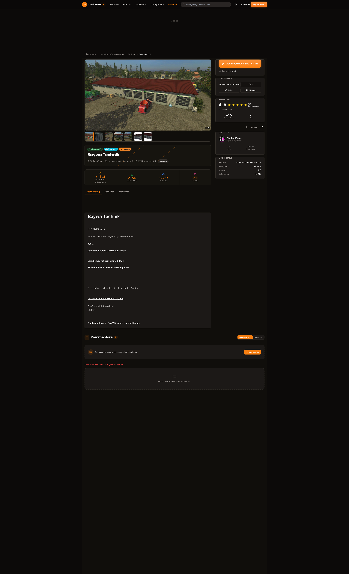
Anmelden (245, 4)
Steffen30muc (234, 138)
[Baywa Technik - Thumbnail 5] (128, 136)
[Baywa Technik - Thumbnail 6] (138, 136)
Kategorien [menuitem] (156, 4)
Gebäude (131, 54)
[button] (148, 95)
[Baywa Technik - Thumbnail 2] (98, 136)
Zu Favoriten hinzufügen (229, 84)
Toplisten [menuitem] (140, 4)
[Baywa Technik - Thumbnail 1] (89, 136)
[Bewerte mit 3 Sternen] (237, 105)
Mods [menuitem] (126, 4)
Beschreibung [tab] (93, 191)
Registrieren (258, 4)
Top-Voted (258, 337)
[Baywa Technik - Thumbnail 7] (148, 136)
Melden (252, 90)
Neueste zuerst (245, 337)
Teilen (230, 90)
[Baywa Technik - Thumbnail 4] (118, 136)
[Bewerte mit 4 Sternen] (241, 105)
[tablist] (148, 192)
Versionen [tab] (109, 191)
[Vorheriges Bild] (88, 95)
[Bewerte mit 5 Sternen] (245, 105)
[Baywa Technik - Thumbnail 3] (108, 136)
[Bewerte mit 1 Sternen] (229, 105)
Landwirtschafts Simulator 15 (112, 54)
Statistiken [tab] (124, 191)
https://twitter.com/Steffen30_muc (105, 298)
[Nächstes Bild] (207, 95)
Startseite (114, 4)
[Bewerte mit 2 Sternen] (233, 105)
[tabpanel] (148, 263)
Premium (172, 4)
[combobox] (206, 4)
